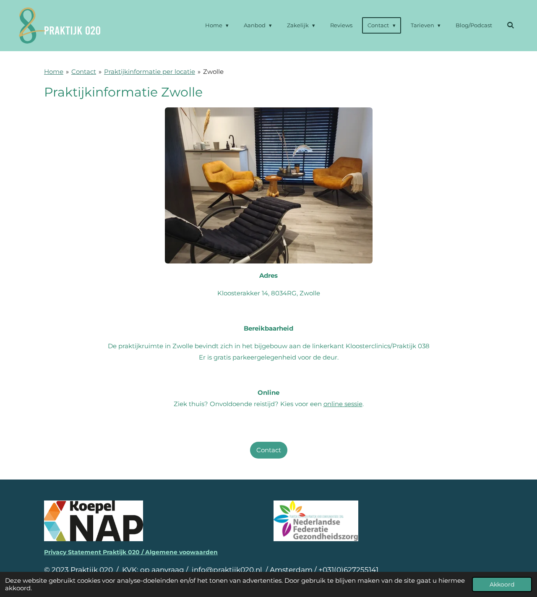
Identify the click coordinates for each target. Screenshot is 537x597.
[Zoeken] (511, 25)
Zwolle (213, 72)
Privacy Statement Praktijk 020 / (94, 552)
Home (53, 72)
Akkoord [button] (502, 584)
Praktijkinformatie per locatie (149, 72)
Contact (83, 72)
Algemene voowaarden (181, 552)
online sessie (342, 404)
